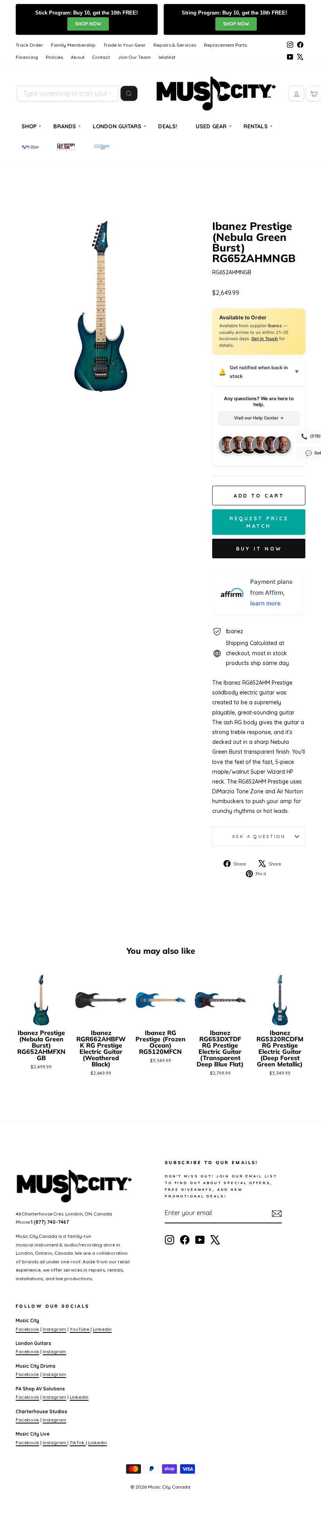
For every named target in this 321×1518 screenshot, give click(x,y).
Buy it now (259, 548)
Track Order (29, 45)
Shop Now (88, 24)
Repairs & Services (174, 45)
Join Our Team (134, 57)
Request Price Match (259, 521)
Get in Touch (264, 338)
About (78, 57)
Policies (54, 57)
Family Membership (73, 45)
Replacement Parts (225, 45)
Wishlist (167, 57)
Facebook (27, 1329)
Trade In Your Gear (124, 45)
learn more (265, 603)
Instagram (54, 1329)
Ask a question (258, 836)
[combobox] (68, 93)
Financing (27, 57)
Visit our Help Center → (259, 418)
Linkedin (102, 1329)
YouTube (80, 1329)
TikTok (78, 1442)
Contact (101, 57)
